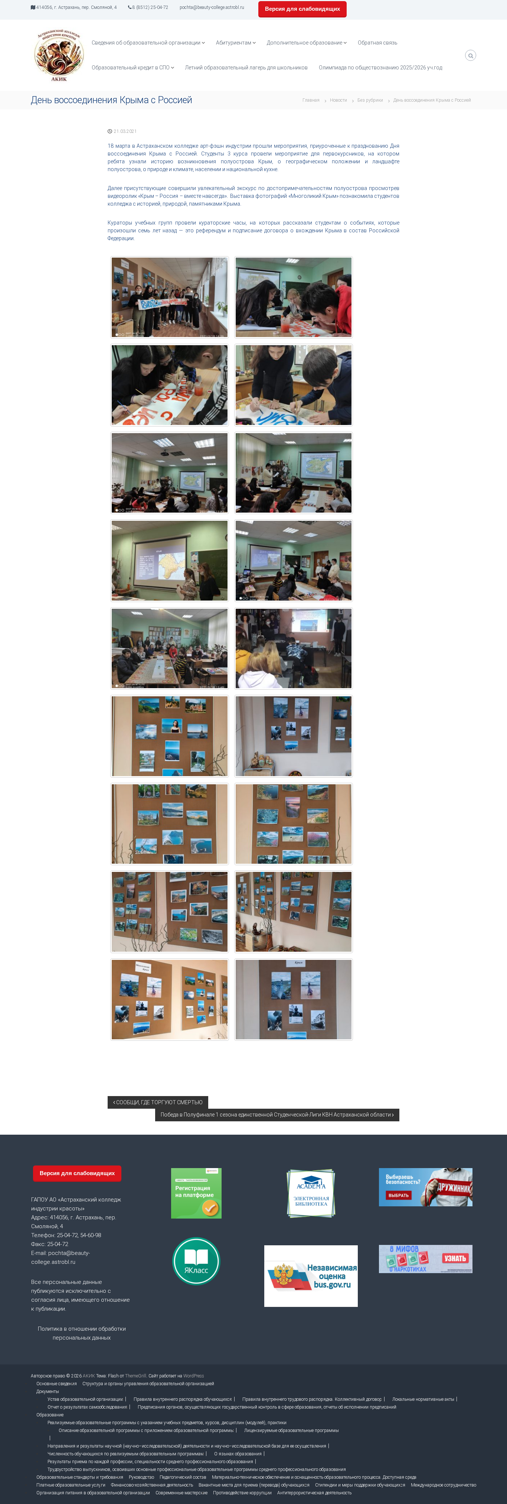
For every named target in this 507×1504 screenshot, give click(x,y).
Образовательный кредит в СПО (131, 68)
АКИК (89, 1376)
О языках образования (238, 1453)
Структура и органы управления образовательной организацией (148, 1383)
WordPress (193, 1376)
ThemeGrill (135, 1376)
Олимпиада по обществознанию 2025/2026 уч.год (380, 68)
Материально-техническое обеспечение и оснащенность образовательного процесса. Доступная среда (314, 1477)
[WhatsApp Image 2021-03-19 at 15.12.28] (169, 736)
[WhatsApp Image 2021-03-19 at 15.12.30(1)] (169, 911)
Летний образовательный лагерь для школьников (246, 68)
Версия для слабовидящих (302, 9)
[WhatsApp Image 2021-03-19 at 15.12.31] (293, 911)
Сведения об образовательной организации (146, 43)
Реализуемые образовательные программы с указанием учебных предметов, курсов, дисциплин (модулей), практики (167, 1422)
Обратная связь (378, 43)
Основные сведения (56, 1383)
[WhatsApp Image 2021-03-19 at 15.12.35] (169, 473)
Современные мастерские (181, 1492)
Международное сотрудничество (443, 1485)
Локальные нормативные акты (423, 1399)
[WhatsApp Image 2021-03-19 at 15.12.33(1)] (169, 385)
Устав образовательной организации (85, 1399)
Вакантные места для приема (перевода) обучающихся (254, 1485)
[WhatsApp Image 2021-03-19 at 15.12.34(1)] (169, 648)
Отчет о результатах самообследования (87, 1407)
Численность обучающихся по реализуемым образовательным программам (126, 1453)
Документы (47, 1391)
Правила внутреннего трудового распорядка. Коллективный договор (312, 1399)
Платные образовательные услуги (70, 1485)
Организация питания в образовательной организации (93, 1492)
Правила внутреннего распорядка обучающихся (183, 1399)
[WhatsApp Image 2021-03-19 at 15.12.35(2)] (293, 473)
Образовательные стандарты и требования (79, 1477)
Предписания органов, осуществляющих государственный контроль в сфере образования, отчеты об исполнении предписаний (267, 1407)
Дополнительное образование (304, 43)
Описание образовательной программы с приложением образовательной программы (146, 1430)
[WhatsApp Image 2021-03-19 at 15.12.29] (293, 736)
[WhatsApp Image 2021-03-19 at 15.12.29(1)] (169, 824)
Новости (338, 100)
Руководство (141, 1477)
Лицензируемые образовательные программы (291, 1430)
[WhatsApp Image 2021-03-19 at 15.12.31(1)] (169, 999)
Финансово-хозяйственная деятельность (152, 1485)
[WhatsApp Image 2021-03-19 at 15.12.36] (293, 560)
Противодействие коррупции (242, 1492)
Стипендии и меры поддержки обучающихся (360, 1485)
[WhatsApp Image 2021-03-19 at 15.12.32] (293, 999)
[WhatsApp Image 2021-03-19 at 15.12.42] (293, 648)
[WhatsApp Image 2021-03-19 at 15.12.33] (293, 297)
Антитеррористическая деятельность (314, 1492)
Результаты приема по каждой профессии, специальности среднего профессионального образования (150, 1461)
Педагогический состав (183, 1477)
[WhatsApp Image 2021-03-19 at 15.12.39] (169, 560)
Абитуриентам (233, 43)
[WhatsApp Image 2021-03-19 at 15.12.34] (293, 385)
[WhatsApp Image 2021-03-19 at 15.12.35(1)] (169, 297)
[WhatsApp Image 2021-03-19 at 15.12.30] (293, 824)
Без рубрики (370, 100)
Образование (49, 1415)
